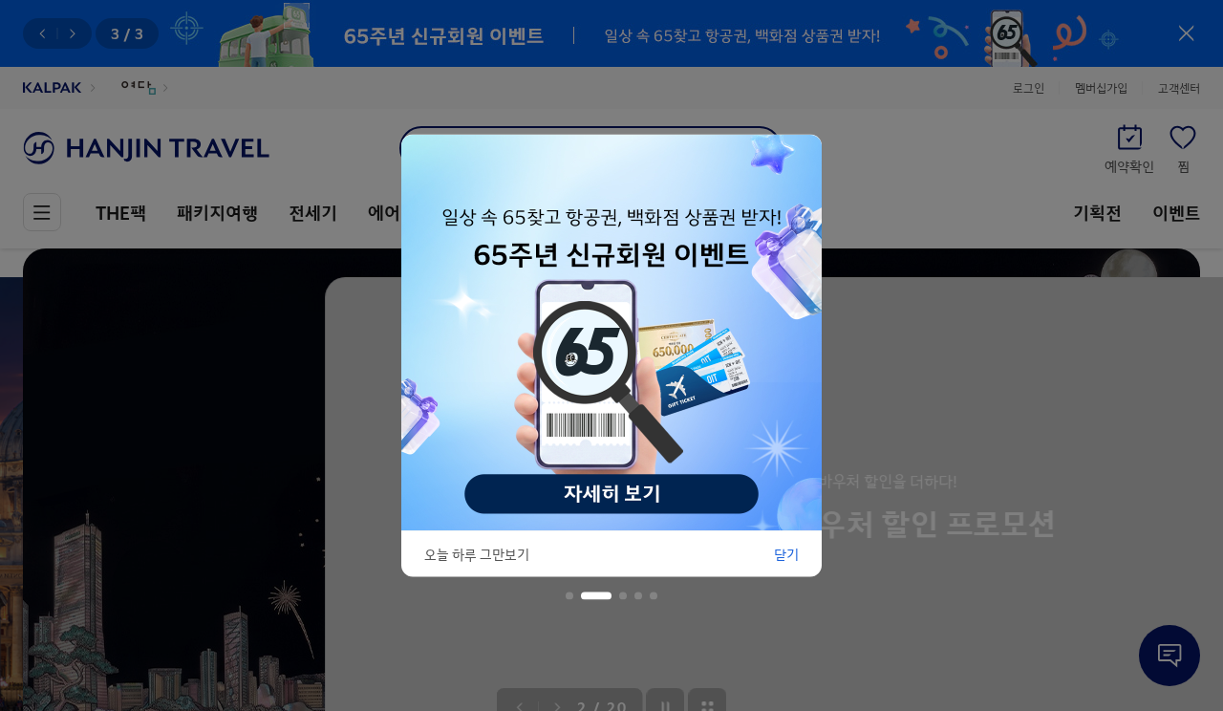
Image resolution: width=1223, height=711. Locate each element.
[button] (569, 596)
